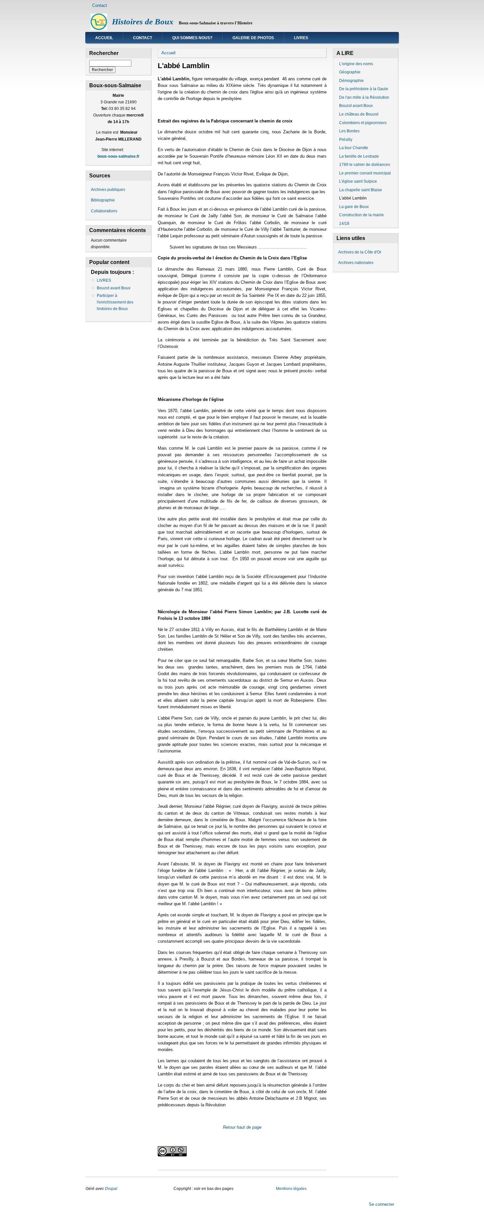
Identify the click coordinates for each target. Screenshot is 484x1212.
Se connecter (381, 1203)
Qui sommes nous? (192, 38)
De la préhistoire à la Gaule (363, 89)
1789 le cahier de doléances (364, 164)
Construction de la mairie (361, 215)
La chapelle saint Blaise (360, 190)
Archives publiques (108, 189)
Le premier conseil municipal (365, 173)
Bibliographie (103, 200)
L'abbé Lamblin (353, 198)
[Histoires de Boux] (99, 28)
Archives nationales (355, 262)
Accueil (104, 38)
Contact (99, 5)
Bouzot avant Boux (113, 288)
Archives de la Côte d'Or (359, 252)
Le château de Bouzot (358, 114)
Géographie (350, 72)
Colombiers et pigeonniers (363, 122)
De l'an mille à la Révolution (364, 97)
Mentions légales (291, 1188)
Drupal (111, 1188)
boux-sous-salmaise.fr (118, 156)
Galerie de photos (253, 38)
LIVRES (301, 38)
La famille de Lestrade (359, 156)
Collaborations (104, 211)
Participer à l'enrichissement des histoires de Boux (115, 302)
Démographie (351, 80)
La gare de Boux (354, 206)
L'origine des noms (356, 64)
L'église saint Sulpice (358, 181)
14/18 (344, 223)
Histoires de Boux (143, 21)
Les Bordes (349, 131)
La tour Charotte (353, 147)
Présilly (345, 139)
